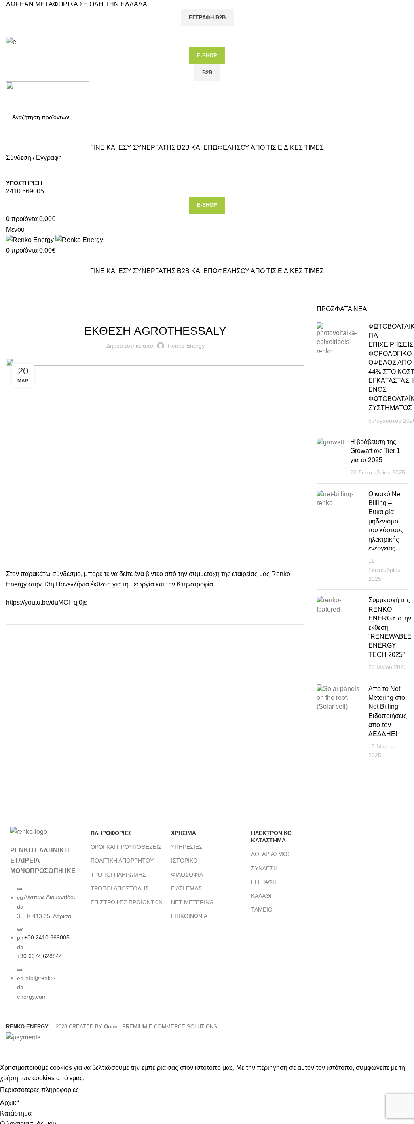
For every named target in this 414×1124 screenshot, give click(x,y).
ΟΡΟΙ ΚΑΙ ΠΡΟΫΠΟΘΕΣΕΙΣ (126, 847)
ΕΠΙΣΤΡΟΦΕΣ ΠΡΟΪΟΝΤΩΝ (127, 902)
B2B (207, 73)
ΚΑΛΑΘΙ (261, 895)
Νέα (35, 299)
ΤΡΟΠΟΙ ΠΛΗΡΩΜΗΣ (118, 874)
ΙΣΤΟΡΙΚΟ (184, 860)
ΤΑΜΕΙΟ (261, 909)
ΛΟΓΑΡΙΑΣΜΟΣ (271, 854)
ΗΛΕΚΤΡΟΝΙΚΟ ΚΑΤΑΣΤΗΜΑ (271, 837)
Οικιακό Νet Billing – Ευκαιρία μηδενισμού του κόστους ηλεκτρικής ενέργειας (385, 521)
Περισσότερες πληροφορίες (39, 1090)
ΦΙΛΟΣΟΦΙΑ (187, 874)
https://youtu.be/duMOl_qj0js (46, 602)
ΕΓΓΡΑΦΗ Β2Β (207, 18)
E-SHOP (207, 56)
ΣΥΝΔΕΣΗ (264, 868)
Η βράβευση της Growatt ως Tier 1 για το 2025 (375, 450)
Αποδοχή (98, 1090)
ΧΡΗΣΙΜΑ (183, 833)
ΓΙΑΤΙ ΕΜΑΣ (186, 888)
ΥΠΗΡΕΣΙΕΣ (187, 847)
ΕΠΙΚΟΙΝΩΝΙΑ (189, 916)
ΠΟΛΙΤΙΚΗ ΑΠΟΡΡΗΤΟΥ (122, 860)
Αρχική (14, 299)
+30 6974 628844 (39, 956)
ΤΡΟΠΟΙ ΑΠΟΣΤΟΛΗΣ (120, 888)
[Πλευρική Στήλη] (10, 1052)
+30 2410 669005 (47, 937)
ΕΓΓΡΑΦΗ (264, 882)
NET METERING (192, 902)
